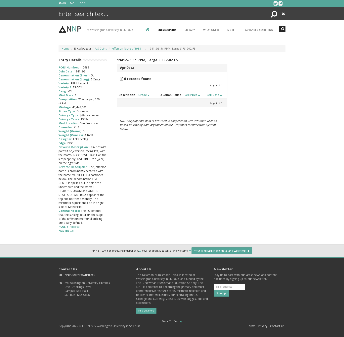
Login (82, 3)
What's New (211, 30)
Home (65, 48)
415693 (75, 227)
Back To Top (170, 321)
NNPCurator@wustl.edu (79, 275)
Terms (251, 326)
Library (190, 30)
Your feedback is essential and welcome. (220, 251)
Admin (62, 3)
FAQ (72, 3)
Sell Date (213, 95)
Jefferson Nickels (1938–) (127, 48)
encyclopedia (167, 30)
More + (232, 30)
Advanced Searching (259, 30)
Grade (143, 95)
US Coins (101, 48)
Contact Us (277, 326)
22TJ (72, 230)
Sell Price (191, 95)
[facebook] (281, 3)
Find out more (146, 310)
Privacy (262, 326)
